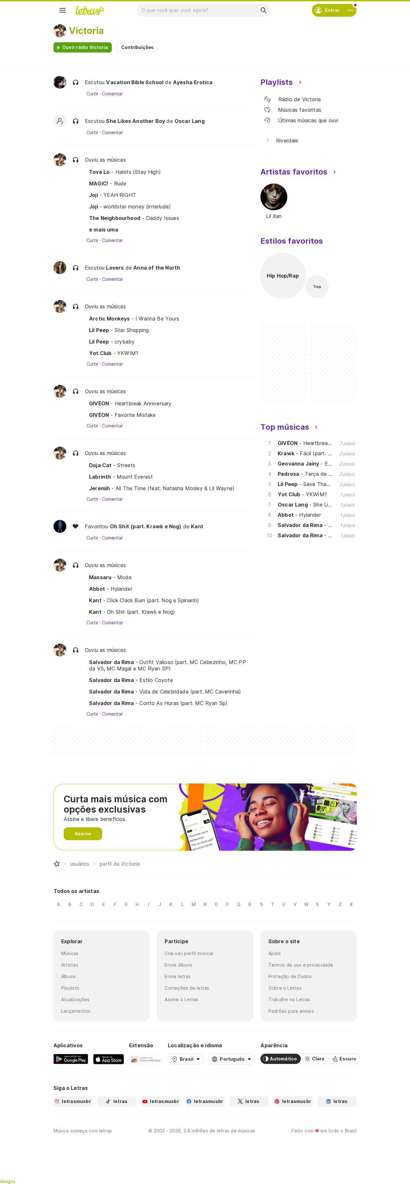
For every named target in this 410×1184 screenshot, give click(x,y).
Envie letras (178, 976)
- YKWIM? (113, 353)
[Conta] (350, 10)
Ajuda (274, 953)
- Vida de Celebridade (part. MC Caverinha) (165, 691)
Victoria (86, 30)
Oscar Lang (190, 121)
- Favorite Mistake (122, 415)
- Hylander (110, 589)
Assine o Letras (181, 999)
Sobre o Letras (284, 988)
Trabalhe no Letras (289, 999)
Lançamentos (75, 1011)
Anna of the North (156, 267)
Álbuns (68, 976)
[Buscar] (263, 10)
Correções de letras (187, 988)
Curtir (92, 93)
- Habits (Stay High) (125, 172)
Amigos (7, 1181)
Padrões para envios (291, 1011)
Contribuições (137, 47)
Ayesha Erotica (193, 82)
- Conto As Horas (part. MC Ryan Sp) (158, 703)
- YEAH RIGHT (112, 195)
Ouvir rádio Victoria (85, 47)
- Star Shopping (119, 330)
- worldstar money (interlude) (130, 206)
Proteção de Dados (290, 976)
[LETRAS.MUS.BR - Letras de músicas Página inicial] (89, 10)
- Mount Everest (121, 477)
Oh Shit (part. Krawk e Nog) (146, 526)
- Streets (112, 465)
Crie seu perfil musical (189, 953)
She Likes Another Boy (135, 121)
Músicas (70, 953)
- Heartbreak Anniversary (130, 403)
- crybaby (112, 341)
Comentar (112, 93)
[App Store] (108, 1059)
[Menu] (62, 10)
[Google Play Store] (70, 1059)
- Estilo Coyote (131, 680)
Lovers (115, 267)
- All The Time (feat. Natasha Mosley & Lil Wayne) (161, 488)
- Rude (107, 183)
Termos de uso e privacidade (300, 965)
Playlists (70, 988)
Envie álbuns (178, 965)
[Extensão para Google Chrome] (146, 1059)
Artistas (69, 965)
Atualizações (75, 999)
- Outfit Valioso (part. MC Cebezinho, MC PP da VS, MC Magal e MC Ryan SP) (167, 665)
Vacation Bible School (134, 82)
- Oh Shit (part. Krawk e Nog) (132, 612)
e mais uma (103, 229)
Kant (197, 526)
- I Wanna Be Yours (134, 318)
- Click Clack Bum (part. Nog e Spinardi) (144, 600)
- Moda (110, 577)
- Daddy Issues (134, 218)
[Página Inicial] (56, 864)
